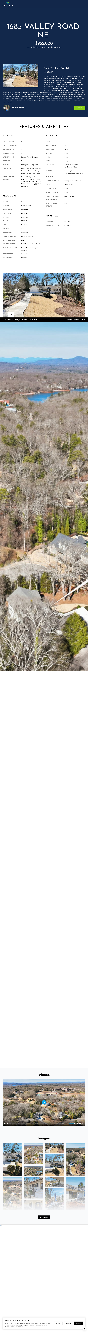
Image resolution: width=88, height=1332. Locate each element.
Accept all (78, 1323)
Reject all (58, 1323)
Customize (68, 1323)
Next (11, 314)
